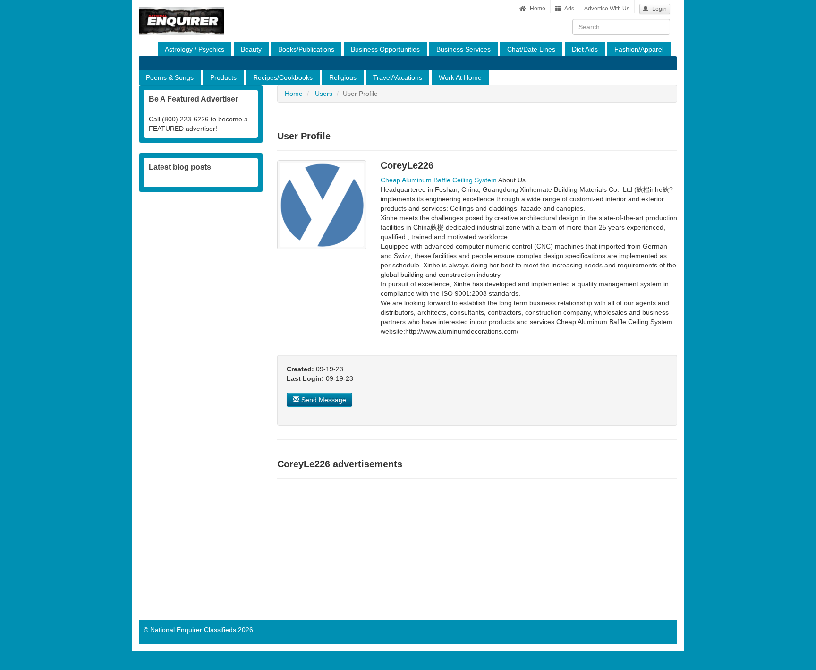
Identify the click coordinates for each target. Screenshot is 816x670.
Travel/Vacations (397, 77)
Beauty (251, 49)
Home (536, 8)
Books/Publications (306, 49)
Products (223, 77)
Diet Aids (585, 49)
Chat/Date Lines (531, 49)
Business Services (463, 49)
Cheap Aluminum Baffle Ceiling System (439, 180)
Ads (568, 8)
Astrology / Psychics (194, 49)
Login (659, 9)
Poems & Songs (170, 77)
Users (323, 93)
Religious (343, 77)
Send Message (322, 400)
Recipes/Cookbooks (283, 77)
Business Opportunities (385, 49)
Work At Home (460, 77)
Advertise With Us (606, 8)
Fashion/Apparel (638, 49)
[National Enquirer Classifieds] (181, 12)
